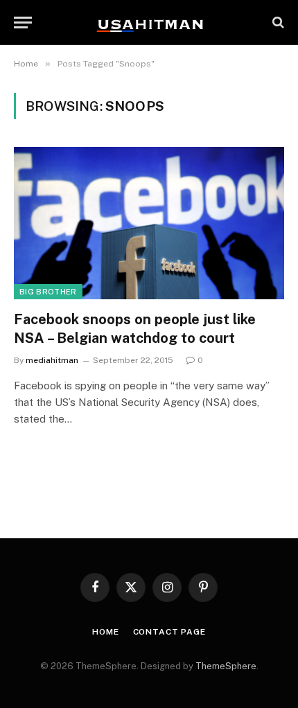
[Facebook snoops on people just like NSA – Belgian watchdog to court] (149, 223)
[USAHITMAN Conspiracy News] (149, 22)
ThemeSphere (225, 666)
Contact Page (169, 632)
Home (105, 632)
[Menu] (23, 22)
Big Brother (48, 291)
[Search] (277, 22)
